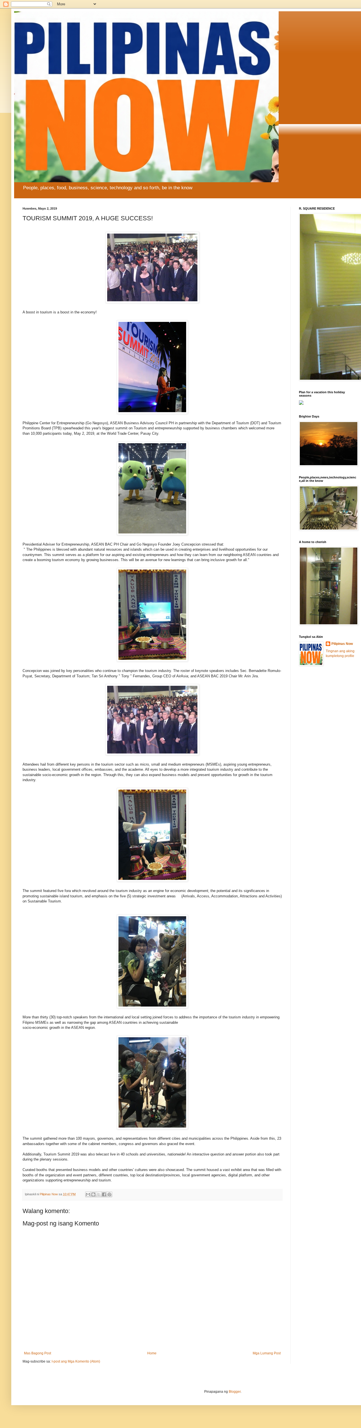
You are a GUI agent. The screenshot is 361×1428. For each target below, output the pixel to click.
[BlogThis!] (93, 1194)
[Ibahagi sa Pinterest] (109, 1194)
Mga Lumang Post (267, 1353)
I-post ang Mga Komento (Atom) (76, 1361)
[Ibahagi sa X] (99, 1194)
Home (152, 1353)
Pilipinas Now (342, 644)
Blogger (235, 1392)
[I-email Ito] (88, 1194)
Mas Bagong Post (37, 1353)
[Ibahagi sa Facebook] (104, 1194)
